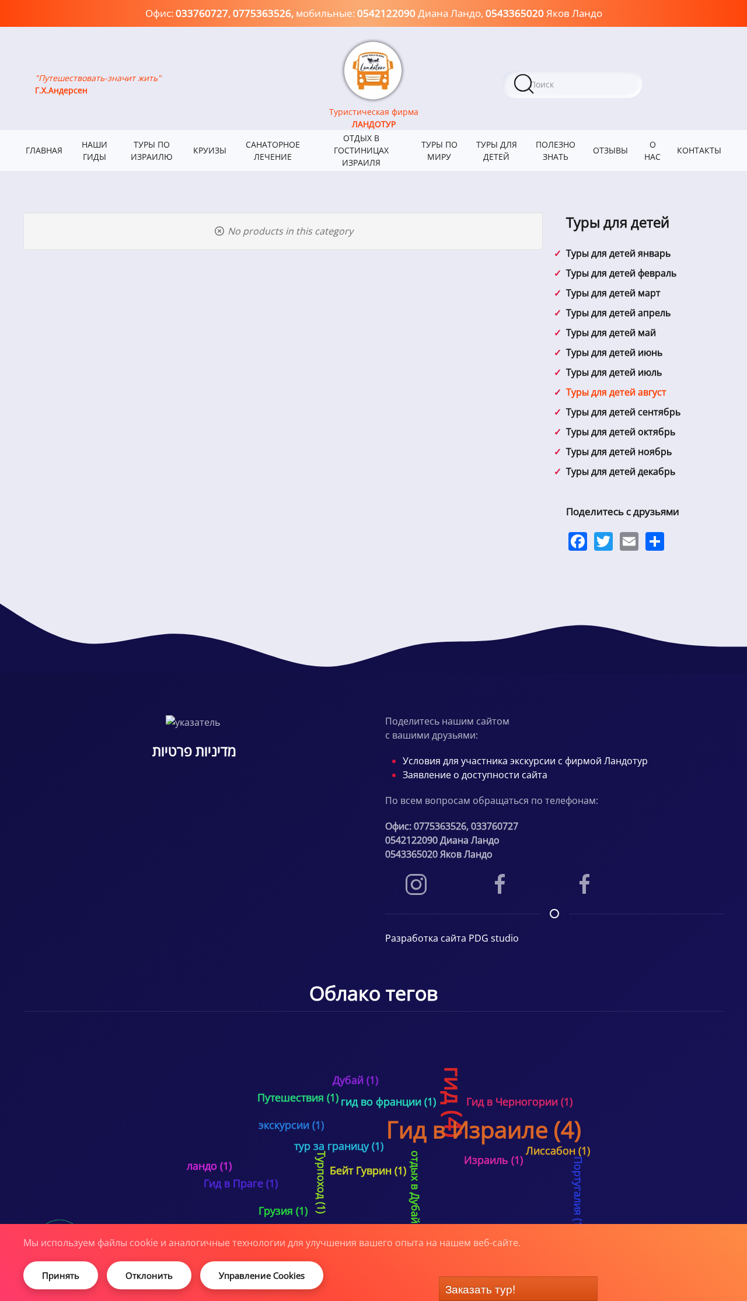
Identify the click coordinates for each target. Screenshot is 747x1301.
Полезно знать (555, 150)
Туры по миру (439, 150)
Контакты (699, 150)
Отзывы (610, 150)
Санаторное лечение (273, 150)
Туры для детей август (616, 392)
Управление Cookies (262, 1275)
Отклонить (149, 1275)
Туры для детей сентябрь (623, 411)
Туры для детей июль (614, 372)
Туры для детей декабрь (620, 471)
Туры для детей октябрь (620, 431)
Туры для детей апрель (618, 312)
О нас (652, 150)
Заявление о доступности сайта (475, 774)
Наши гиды (94, 150)
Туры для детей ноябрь (619, 451)
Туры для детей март (613, 292)
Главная (44, 150)
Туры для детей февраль (621, 273)
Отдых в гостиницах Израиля (361, 150)
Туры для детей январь (618, 253)
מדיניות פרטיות (194, 750)
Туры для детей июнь (614, 352)
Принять (60, 1275)
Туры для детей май (611, 332)
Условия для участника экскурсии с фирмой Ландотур (525, 760)
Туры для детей (496, 150)
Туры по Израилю (152, 150)
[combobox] (572, 84)
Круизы (209, 150)
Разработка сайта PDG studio (452, 938)
